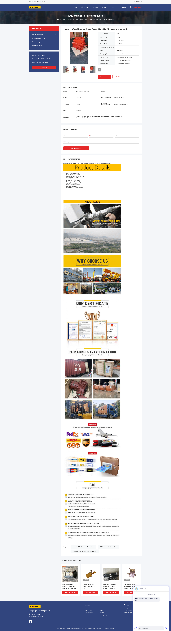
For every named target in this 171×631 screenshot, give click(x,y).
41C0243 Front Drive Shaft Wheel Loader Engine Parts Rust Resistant (109, 586)
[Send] (166, 628)
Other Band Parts (37, 45)
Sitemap (102, 612)
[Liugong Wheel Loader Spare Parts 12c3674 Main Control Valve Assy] (70, 573)
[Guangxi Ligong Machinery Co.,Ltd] (35, 7)
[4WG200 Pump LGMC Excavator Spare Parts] (79, 48)
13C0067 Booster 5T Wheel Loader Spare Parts (89, 586)
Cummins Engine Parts (38, 42)
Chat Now (44, 67)
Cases (101, 610)
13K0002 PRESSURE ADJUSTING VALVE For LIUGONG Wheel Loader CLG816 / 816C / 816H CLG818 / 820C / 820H (131, 586)
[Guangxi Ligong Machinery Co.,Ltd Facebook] (134, 2)
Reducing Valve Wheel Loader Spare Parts (85, 551)
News (101, 608)
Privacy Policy (103, 615)
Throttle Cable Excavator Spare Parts (83, 547)
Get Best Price (104, 77)
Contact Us (88, 615)
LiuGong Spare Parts (68, 19)
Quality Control (89, 612)
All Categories (127, 615)
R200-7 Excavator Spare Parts (108, 547)
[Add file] (135, 628)
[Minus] (166, 589)
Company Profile (89, 608)
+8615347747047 (46, 59)
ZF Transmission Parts (38, 38)
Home (59, 19)
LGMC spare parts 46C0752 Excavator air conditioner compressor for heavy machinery (69, 586)
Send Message (76, 148)
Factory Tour (89, 610)
